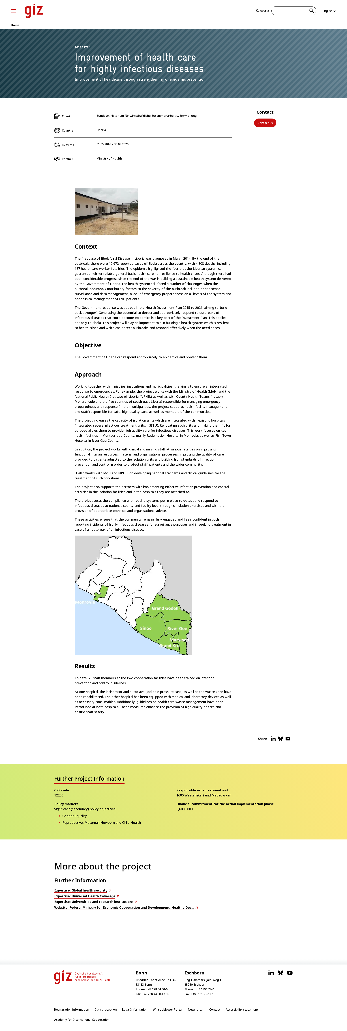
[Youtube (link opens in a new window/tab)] (290, 975)
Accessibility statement (242, 1009)
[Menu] (13, 11)
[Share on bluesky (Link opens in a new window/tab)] (280, 740)
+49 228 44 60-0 (157, 989)
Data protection (106, 1009)
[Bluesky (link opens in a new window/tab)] (280, 975)
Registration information (71, 1009)
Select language (329, 10)
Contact (214, 1009)
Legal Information (134, 1009)
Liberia (101, 130)
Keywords (263, 10)
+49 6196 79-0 (204, 989)
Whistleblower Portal (167, 1009)
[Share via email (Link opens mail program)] (287, 740)
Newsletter (196, 1009)
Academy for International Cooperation (82, 1020)
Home (15, 25)
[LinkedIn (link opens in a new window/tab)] (271, 975)
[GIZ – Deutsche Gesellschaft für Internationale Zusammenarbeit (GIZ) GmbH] (34, 11)
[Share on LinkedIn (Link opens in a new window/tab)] (273, 740)
